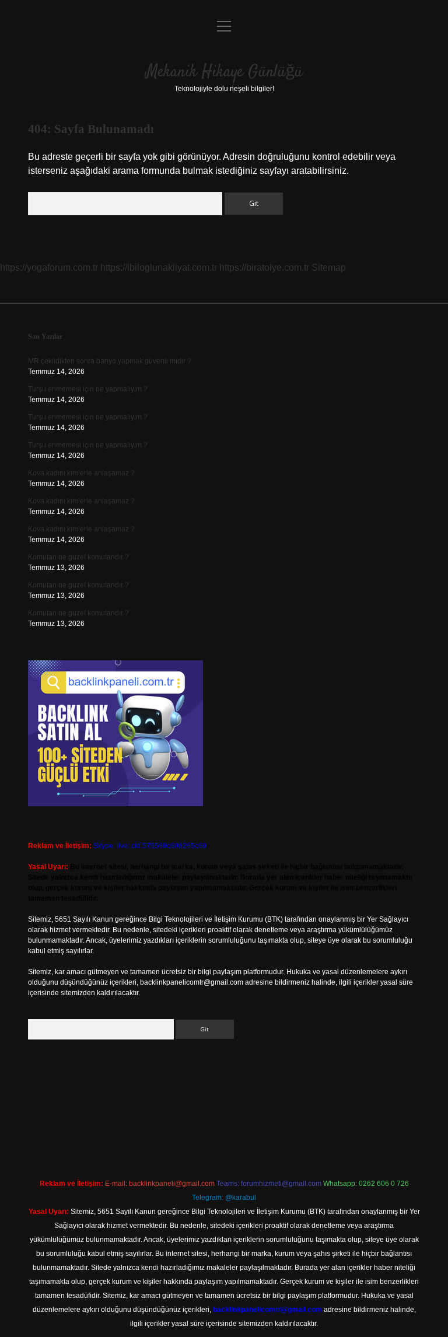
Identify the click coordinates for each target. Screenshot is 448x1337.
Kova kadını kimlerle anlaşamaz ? (81, 473)
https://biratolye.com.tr (264, 267)
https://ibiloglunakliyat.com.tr (158, 267)
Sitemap (329, 267)
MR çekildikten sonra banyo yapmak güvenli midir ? (109, 361)
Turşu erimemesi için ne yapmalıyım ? (88, 389)
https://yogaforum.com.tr (49, 267)
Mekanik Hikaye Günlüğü (224, 72)
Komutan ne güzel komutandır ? (78, 557)
